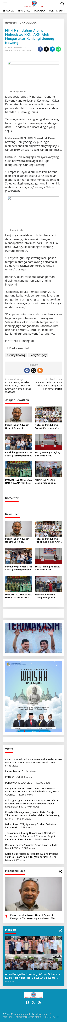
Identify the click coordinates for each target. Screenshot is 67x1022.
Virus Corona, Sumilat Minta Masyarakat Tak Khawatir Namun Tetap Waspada (18, 385)
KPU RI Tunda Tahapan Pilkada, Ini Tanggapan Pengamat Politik (49, 384)
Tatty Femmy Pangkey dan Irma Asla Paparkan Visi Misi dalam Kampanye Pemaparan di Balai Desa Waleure (47, 454)
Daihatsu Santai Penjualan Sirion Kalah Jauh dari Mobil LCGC (31, 846)
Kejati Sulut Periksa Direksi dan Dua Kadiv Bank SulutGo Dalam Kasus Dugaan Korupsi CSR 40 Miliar (31, 857)
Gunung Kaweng (16, 355)
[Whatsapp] (58, 49)
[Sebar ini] (40, 49)
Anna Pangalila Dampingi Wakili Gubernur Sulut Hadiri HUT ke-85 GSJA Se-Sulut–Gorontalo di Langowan (32, 976)
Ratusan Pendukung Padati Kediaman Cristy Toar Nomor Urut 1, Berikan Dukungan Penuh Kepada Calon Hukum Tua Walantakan (48, 426)
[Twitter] (33, 370)
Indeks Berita (12, 771)
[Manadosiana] (34, 3)
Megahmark (42, 1013)
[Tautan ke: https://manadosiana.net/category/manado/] (60, 930)
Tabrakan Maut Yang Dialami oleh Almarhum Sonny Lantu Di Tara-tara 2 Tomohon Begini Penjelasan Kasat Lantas (30, 836)
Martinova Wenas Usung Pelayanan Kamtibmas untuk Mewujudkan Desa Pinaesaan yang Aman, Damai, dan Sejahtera (48, 481)
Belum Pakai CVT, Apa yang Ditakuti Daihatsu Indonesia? (30, 826)
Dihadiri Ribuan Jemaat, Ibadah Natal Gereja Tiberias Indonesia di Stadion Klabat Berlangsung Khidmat (32, 815)
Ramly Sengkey (38, 355)
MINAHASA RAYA (12, 50)
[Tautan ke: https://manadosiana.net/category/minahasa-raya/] (60, 871)
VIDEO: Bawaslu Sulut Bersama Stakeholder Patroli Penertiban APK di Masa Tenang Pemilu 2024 (33, 761)
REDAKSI (10, 777)
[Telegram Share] (52, 49)
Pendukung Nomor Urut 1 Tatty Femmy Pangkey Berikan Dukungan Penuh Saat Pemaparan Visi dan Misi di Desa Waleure (18, 454)
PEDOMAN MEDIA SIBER (19, 782)
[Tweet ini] (46, 49)
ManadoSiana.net (20, 1013)
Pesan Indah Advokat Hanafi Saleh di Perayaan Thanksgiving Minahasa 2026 (18, 426)
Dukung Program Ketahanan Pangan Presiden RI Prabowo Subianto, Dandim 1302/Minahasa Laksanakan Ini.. (32, 803)
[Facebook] (27, 370)
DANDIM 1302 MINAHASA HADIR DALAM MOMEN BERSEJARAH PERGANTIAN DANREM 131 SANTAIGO (18, 481)
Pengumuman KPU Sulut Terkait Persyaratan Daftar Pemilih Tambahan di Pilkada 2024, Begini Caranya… (32, 791)
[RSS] (40, 370)
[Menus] (5, 4)
